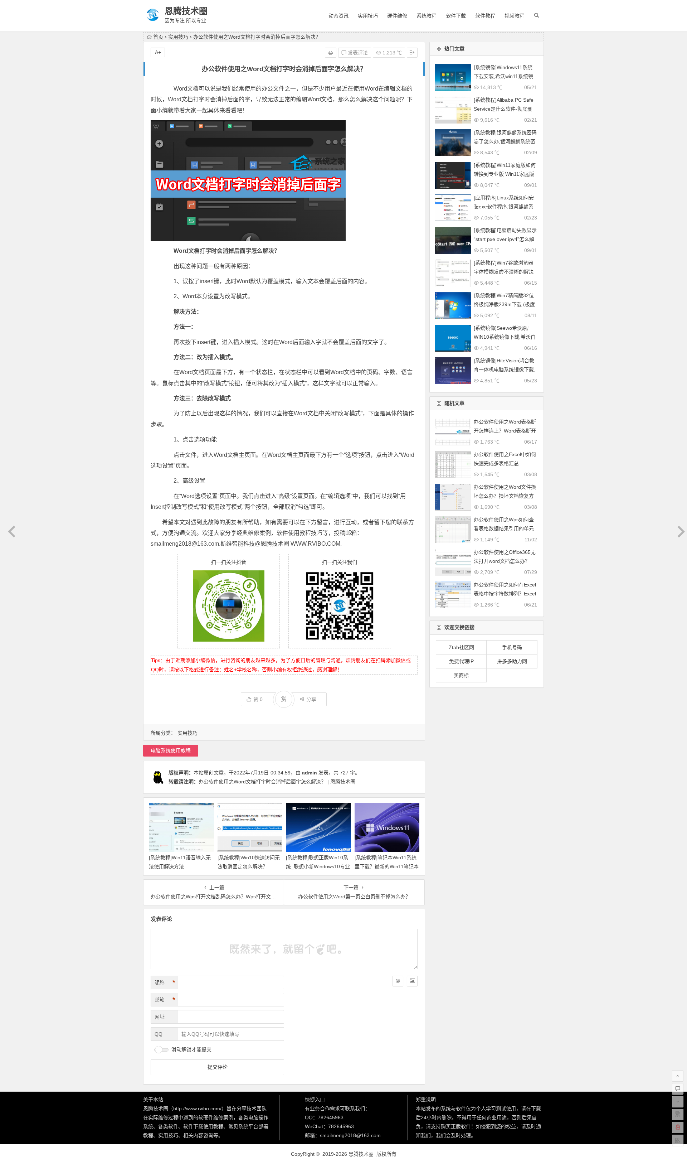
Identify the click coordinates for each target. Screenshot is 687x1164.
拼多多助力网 (512, 661)
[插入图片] (412, 981)
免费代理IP (461, 661)
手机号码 (512, 647)
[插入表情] (398, 981)
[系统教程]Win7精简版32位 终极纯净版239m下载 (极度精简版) (504, 304)
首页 (158, 37)
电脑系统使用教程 (171, 750)
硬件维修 (397, 16)
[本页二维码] (677, 1140)
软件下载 (456, 16)
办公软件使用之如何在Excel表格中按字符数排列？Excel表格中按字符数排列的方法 (505, 593)
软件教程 (485, 16)
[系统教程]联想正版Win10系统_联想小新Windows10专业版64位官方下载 (318, 866)
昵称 (165, 982)
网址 (160, 1017)
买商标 (461, 675)
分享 (311, 699)
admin (309, 773)
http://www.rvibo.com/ (197, 1108)
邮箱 (165, 1000)
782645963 (331, 1117)
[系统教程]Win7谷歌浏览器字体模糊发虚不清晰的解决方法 (504, 272)
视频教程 (515, 16)
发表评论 (357, 52)
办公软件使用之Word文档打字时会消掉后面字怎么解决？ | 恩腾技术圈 (277, 781)
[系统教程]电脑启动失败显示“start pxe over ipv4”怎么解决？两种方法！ (505, 239)
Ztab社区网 (461, 647)
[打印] (330, 53)
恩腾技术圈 (186, 11)
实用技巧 (368, 16)
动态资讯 (338, 16)
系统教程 (426, 16)
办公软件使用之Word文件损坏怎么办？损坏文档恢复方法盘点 (505, 496)
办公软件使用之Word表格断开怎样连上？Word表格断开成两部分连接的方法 (505, 431)
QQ (158, 1034)
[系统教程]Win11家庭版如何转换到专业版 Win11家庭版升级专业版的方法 (505, 174)
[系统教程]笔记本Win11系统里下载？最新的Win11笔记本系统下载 (387, 866)
